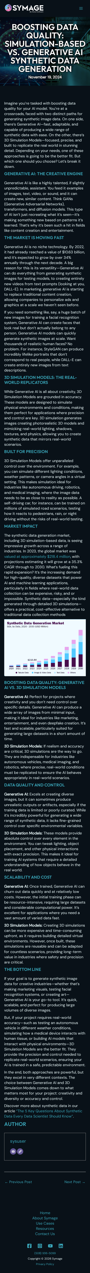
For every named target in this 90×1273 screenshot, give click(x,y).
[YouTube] (50, 1245)
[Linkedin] (60, 1245)
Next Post (74, 1182)
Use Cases (45, 1223)
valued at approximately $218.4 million (37, 556)
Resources (45, 1228)
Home (45, 1212)
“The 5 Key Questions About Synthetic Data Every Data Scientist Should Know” (43, 1114)
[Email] (13, 1151)
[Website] (20, 1151)
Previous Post (18, 1182)
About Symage (45, 1218)
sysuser (18, 1141)
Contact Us (45, 1233)
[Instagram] (39, 1245)
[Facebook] (29, 1245)
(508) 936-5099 (45, 1253)
